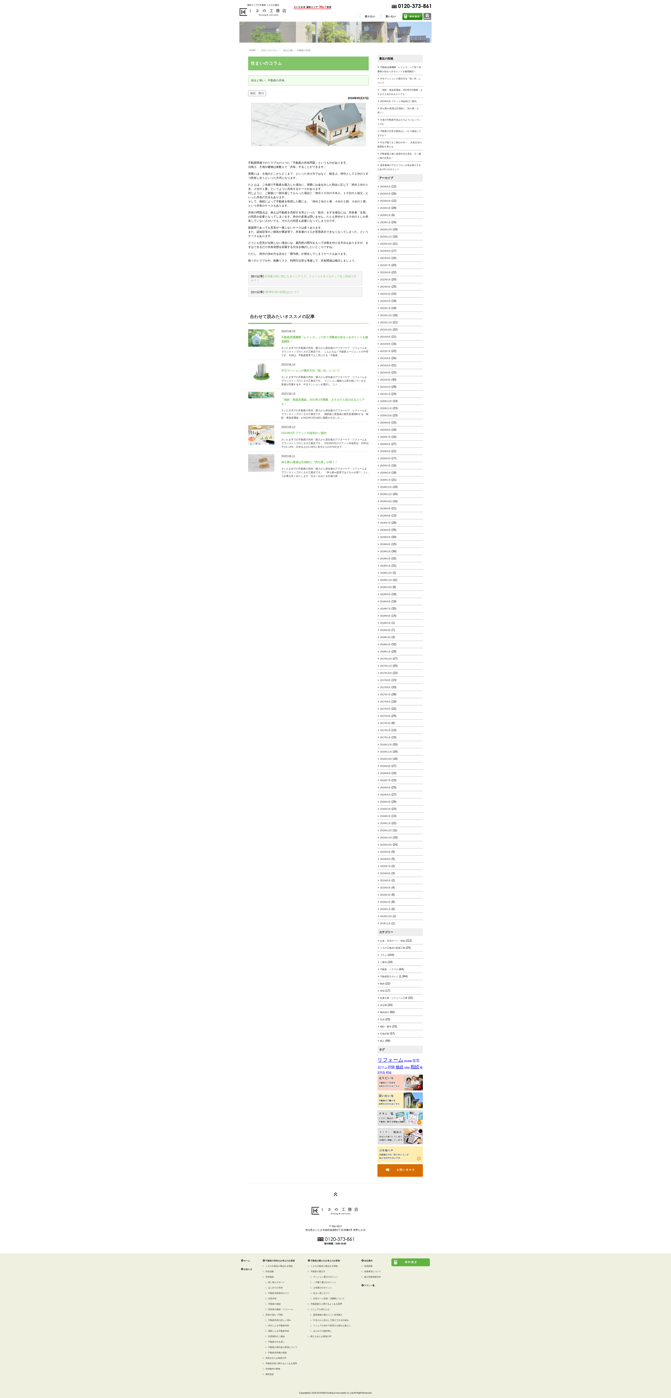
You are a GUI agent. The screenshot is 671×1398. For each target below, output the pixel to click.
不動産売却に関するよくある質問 (281, 1363)
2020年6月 (385, 444)
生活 (382, 1019)
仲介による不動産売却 (278, 1325)
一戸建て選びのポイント (324, 1282)
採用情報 (368, 1266)
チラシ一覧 (369, 1285)
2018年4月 (385, 630)
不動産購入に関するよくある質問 (326, 1304)
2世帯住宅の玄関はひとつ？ (281, 292)
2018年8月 (385, 601)
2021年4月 (385, 372)
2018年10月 (386, 587)
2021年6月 (385, 358)
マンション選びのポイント (325, 1277)
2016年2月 (385, 816)
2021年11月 (386, 322)
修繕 (399, 1067)
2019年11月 (386, 494)
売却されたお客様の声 (275, 1358)
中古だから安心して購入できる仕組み (331, 1320)
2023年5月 (385, 193)
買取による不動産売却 (278, 1331)
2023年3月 (385, 208)
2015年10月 (386, 844)
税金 (389, 1072)
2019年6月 (385, 530)
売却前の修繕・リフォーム (280, 1309)
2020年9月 (385, 422)
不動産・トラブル (389, 969)
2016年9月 (385, 766)
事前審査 (408, 1061)
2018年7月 (385, 608)
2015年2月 (385, 902)
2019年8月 (385, 515)
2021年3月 (385, 379)
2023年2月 (385, 215)
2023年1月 (385, 222)
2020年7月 (385, 437)
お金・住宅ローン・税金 (392, 940)
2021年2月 (385, 387)
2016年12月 (386, 744)
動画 (382, 983)
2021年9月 (385, 337)
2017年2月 (385, 730)
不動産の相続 (274, 1304)
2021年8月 (385, 344)
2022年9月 (385, 251)
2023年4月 (385, 201)
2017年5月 (385, 709)
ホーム (247, 1260)
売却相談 (269, 1277)
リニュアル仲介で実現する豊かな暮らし (332, 1325)
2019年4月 (385, 544)
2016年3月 (385, 809)
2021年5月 (385, 365)
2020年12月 (386, 401)
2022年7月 (385, 265)
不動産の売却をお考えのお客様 (280, 1260)
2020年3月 (385, 465)
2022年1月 (385, 308)
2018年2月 (385, 644)
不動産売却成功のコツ (278, 1293)
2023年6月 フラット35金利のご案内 (398, 101)
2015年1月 (385, 909)
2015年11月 (386, 837)
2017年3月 (385, 723)
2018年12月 (386, 573)
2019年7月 (385, 523)
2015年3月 (385, 895)
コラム (383, 955)
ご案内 (383, 962)
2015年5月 (385, 880)
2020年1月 (385, 480)
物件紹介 (384, 1012)
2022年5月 (385, 279)
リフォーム (390, 1060)
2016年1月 (385, 823)
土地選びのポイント (322, 1288)
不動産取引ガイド (389, 976)
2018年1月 (385, 651)
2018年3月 (385, 637)
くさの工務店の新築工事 (392, 948)
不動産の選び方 (318, 1271)
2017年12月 (386, 658)
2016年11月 (386, 751)
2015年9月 (385, 852)
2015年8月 (385, 859)
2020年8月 (385, 430)
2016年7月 (385, 780)
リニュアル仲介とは (320, 1309)
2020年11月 (386, 408)
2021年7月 (385, 351)
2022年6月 (385, 272)
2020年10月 (386, 415)
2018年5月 (385, 623)
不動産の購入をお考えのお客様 (325, 1260)
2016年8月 (385, 773)
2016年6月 (385, 787)
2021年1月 (385, 394)
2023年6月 (385, 186)
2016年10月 (386, 759)
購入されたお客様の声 (321, 1336)
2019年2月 (385, 558)
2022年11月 (386, 236)
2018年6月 (385, 616)
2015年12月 (386, 830)
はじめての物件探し (322, 1331)
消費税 (407, 1067)
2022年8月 (385, 258)
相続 (414, 1066)
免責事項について (372, 1271)
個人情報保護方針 (372, 1277)
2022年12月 (386, 229)
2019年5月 (385, 537)
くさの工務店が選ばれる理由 (279, 1266)
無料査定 (269, 1374)
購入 (382, 1041)
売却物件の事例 (272, 1369)
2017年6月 (385, 701)
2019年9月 (385, 508)
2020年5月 (385, 451)
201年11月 (385, 923)
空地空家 (384, 1033)
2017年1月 (385, 737)
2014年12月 (386, 916)
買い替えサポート (276, 1282)
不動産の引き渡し (276, 1342)
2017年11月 (386, 666)
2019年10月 (386, 501)
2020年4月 (385, 458)
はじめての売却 (275, 1288)
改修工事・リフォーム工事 (393, 998)
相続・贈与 (257, 93)
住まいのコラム (269, 50)
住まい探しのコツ (321, 1293)
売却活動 (269, 1271)
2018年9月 (385, 594)
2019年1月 (385, 565)
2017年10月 (386, 673)
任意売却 (272, 1298)
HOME (252, 50)
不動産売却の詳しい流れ (279, 1320)
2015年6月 (385, 873)
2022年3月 (385, 294)
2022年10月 (386, 244)
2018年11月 (386, 580)
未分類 (383, 1005)
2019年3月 (385, 551)
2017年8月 (385, 687)
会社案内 (368, 1260)
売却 (382, 991)
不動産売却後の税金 (277, 1352)
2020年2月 (385, 472)
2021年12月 (386, 315)
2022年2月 (385, 301)
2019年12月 (386, 487)
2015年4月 (385, 887)
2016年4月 (385, 802)
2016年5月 (385, 794)
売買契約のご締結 (276, 1336)
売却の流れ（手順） (274, 1315)
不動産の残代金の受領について (282, 1347)
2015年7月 (385, 866)
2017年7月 (385, 694)
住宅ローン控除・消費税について (329, 1298)
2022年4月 (385, 286)
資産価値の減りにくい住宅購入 (327, 1315)
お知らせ (248, 1269)
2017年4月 (385, 716)
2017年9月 (385, 680)
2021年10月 (386, 329)
